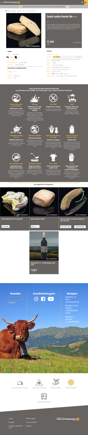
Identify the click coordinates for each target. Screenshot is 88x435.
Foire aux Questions (31, 422)
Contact (11, 419)
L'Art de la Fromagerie (11, 2)
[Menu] (1, 2)
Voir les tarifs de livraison (59, 6)
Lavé (23, 11)
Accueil (8, 11)
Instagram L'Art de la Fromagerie (36, 299)
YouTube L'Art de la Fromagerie (51, 299)
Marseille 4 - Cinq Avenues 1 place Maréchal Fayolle (71, 309)
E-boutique (13, 11)
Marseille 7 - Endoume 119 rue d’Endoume (72, 318)
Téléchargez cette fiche (63, 78)
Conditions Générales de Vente (16, 427)
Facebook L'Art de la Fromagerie (43, 299)
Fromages (19, 11)
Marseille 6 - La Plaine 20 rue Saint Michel (72, 299)
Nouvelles (28, 426)
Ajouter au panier (80, 226)
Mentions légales (31, 419)
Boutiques (11, 422)
